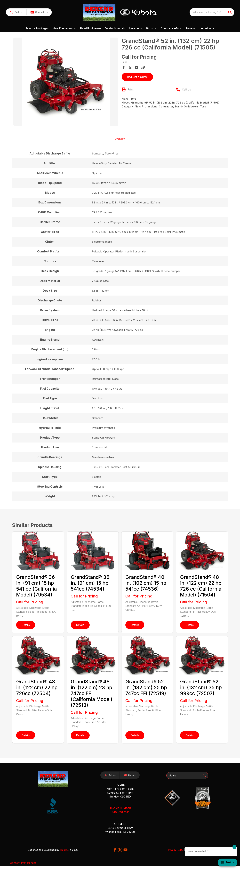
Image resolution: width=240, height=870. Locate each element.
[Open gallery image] (66, 82)
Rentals (191, 28)
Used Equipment (90, 28)
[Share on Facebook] (124, 68)
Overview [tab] (120, 138)
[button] (16, 12)
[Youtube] (125, 849)
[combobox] (212, 12)
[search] (230, 12)
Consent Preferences (23, 862)
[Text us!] (227, 863)
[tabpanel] (66, 82)
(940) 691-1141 (120, 812)
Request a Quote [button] (137, 77)
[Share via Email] (137, 68)
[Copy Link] (143, 68)
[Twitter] (120, 849)
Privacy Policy (175, 849)
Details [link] (26, 625)
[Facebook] (115, 849)
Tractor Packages (37, 28)
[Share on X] (130, 68)
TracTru (64, 849)
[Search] (204, 775)
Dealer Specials (115, 28)
